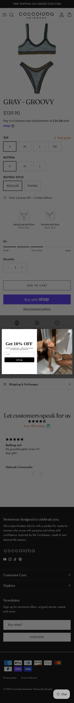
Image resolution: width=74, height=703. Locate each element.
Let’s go (19, 360)
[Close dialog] (69, 331)
